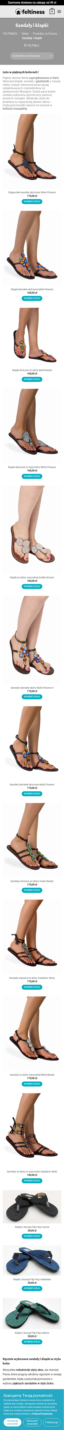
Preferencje (52, 1422)
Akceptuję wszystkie (12, 1422)
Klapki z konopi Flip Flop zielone (32, 1332)
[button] (52, 12)
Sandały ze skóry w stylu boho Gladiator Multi (32, 1171)
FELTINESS (10, 33)
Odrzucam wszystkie (32, 1422)
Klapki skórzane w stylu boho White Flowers (32, 467)
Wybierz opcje (32, 201)
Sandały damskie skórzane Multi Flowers (32, 784)
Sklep (25, 33)
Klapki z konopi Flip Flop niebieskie (32, 1279)
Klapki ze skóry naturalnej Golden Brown (32, 577)
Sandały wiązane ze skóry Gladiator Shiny (32, 978)
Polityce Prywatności (42, 1414)
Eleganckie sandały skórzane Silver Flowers (32, 192)
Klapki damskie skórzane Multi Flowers (32, 289)
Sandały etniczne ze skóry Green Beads (32, 881)
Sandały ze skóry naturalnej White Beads (32, 1074)
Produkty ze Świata (45, 33)
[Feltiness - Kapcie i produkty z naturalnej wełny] (30, 12)
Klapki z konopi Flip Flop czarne (32, 1227)
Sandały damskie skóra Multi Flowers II (32, 687)
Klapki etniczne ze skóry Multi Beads (32, 370)
